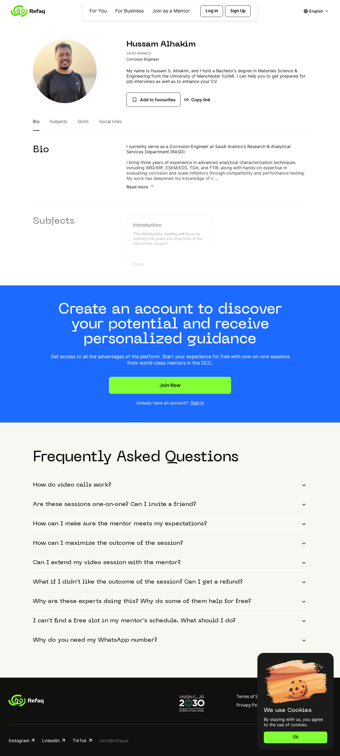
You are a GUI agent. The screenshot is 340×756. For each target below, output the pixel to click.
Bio (36, 123)
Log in (212, 10)
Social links (110, 123)
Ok (296, 737)
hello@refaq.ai (113, 740)
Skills (83, 123)
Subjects (58, 123)
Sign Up (238, 10)
